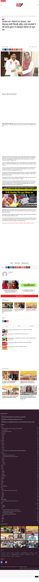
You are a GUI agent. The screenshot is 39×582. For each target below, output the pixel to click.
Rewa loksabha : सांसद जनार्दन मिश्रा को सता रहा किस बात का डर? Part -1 (19, 333)
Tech (2, 468)
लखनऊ (2, 502)
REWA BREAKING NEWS (15, 554)
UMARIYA (3, 506)
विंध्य (5, 16)
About (27, 568)
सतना (2, 517)
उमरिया (2, 483)
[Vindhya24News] (19, 5)
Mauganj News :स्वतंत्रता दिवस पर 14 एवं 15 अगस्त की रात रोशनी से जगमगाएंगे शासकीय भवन (28, 397)
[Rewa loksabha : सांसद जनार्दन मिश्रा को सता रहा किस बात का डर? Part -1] (4, 335)
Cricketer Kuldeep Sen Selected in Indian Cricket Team (12, 511)
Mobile (3, 472)
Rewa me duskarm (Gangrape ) (8, 512)
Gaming (3, 434)
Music (3, 437)
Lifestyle (2, 443)
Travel (3, 449)
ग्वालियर (3, 493)
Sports (3, 438)
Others (2, 465)
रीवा (7, 16)
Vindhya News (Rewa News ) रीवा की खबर (9, 514)
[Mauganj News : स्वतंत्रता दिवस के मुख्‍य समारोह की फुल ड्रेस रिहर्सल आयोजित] (10, 390)
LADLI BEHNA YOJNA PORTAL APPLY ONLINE (9, 490)
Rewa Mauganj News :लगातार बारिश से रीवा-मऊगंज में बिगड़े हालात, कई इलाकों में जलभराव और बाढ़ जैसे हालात (7, 311)
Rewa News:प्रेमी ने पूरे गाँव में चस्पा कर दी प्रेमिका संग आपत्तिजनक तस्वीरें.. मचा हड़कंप (19, 223)
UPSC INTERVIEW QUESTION (7, 431)
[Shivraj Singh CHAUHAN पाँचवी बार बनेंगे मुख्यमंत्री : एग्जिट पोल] (4, 348)
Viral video (2, 477)
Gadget (3, 471)
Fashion (3, 444)
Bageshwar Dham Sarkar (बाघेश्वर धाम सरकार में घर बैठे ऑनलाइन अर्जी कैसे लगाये (14, 450)
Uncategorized (3, 475)
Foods (4, 462)
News (12, 263)
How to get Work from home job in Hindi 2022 (10, 456)
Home (4, 16)
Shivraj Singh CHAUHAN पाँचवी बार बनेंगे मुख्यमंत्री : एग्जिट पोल (17, 346)
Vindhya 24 (10, 272)
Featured (2, 440)
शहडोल (2, 521)
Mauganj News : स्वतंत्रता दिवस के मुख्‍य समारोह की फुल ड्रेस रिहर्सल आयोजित (10, 396)
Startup (3, 474)
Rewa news (17, 263)
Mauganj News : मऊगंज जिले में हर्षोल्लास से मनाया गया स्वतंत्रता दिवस (31, 310)
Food (3, 446)
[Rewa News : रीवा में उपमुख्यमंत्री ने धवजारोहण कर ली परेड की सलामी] (19, 305)
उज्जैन (2, 480)
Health (3, 447)
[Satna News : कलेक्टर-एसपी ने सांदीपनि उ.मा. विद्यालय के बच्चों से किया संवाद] (32, 544)
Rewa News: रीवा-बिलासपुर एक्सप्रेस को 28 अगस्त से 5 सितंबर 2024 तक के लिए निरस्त (20, 329)
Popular (7, 326)
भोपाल (2, 496)
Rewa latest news (22, 554)
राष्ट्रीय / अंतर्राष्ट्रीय (3, 499)
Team (29, 568)
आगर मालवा (2, 478)
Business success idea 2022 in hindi (9, 455)
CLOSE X (37, 576)
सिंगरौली (3, 518)
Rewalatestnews (25, 263)
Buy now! (36, 568)
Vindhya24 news (18, 556)
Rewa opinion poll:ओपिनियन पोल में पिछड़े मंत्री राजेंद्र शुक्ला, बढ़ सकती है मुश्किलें (19, 342)
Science (3, 459)
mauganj (3, 505)
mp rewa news (3, 554)
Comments (31, 326)
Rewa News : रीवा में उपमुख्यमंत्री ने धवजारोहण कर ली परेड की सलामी (19, 310)
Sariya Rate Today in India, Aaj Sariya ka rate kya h (10, 500)
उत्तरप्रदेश (2, 481)
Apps (3, 469)
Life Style (2, 441)
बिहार (2, 487)
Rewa (10, 554)
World (32, 568)
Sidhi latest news (3, 556)
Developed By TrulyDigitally (23, 566)
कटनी (2, 484)
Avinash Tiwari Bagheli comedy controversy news (11, 509)
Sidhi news (8, 556)
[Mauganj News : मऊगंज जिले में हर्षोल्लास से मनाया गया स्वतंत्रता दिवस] (31, 305)
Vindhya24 (12, 556)
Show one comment (19, 296)
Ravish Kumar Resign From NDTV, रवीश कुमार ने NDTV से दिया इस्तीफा (12, 428)
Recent (19, 326)
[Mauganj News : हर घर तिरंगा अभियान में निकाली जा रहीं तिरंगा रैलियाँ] (32, 536)
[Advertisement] (19, 11)
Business (3, 453)
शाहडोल (3, 515)
